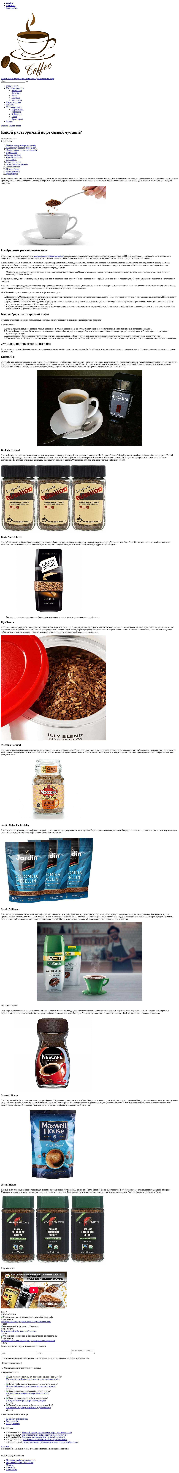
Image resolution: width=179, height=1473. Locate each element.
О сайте (9, 3)
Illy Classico (11, 160)
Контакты (10, 5)
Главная (4, 126)
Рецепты (10, 105)
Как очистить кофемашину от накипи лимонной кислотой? (32, 1379)
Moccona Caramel (13, 162)
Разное (9, 121)
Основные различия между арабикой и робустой (43, 1437)
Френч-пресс (17, 119)
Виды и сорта (12, 86)
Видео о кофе (12, 1421)
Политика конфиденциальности (20, 1460)
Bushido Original (13, 155)
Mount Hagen (12, 174)
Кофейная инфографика (17, 1419)
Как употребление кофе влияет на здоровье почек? (44, 1435)
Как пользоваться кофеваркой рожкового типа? (27, 1393)
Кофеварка (16, 112)
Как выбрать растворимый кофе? (21, 148)
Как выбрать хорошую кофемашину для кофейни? (28, 1407)
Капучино (16, 93)
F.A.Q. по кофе (13, 1423)
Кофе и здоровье (13, 102)
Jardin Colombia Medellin (17, 164)
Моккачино (17, 100)
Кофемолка (16, 114)
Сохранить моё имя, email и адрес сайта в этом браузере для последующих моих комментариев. (47, 1358)
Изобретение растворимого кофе (21, 145)
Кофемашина (17, 109)
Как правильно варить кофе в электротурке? (26, 1400)
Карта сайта (11, 8)
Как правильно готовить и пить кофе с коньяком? (45, 1439)
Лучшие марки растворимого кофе (21, 150)
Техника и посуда (14, 107)
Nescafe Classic (12, 169)
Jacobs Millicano (13, 167)
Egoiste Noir (11, 152)
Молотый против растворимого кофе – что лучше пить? (47, 1432)
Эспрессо (16, 98)
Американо (17, 90)
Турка (14, 116)
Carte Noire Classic (14, 157)
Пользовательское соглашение (19, 1462)
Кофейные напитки (15, 88)
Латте (14, 95)
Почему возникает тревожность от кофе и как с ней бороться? (50, 1442)
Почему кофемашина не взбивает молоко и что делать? (30, 1386)
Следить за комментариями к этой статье (22, 1368)
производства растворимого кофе (49, 256)
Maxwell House (13, 171)
